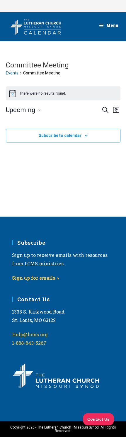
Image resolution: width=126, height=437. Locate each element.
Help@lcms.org (30, 334)
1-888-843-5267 (29, 343)
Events (12, 73)
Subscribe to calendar (60, 135)
